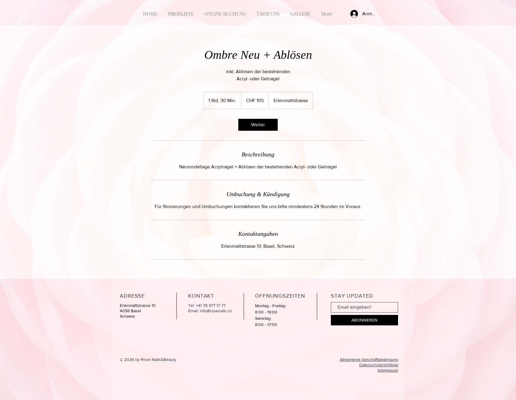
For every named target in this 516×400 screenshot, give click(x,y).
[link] (258, 125)
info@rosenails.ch (216, 310)
